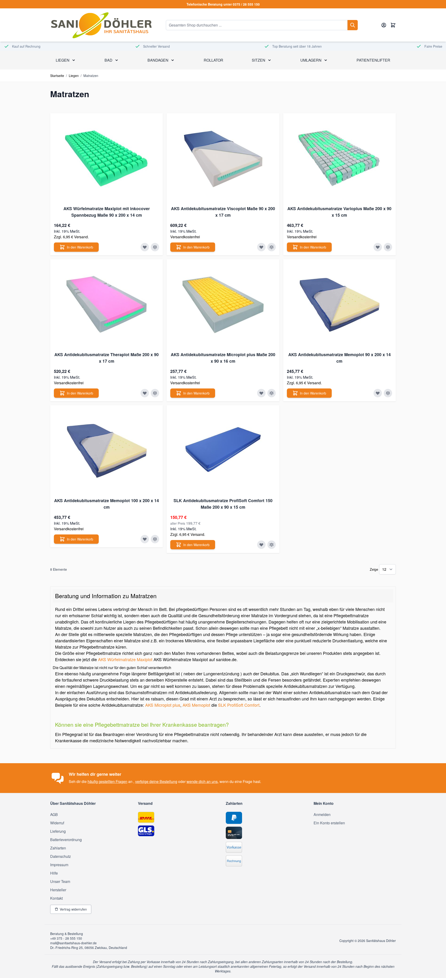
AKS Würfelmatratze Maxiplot (125, 659)
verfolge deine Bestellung (156, 781)
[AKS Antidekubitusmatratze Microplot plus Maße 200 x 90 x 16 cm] (223, 305)
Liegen (62, 60)
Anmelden (322, 814)
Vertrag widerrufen (73, 909)
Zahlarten (58, 848)
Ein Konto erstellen (329, 822)
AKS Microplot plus (162, 705)
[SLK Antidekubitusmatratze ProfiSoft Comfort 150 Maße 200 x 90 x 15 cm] (223, 451)
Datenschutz (60, 856)
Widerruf (57, 822)
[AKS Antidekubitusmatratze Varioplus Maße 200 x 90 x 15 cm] (339, 159)
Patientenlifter (373, 60)
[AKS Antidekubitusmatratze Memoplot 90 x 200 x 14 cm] (339, 305)
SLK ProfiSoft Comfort (238, 705)
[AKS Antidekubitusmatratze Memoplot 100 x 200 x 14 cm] (106, 451)
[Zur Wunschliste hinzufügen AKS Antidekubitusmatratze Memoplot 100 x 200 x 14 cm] (145, 539)
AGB (54, 814)
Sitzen (258, 60)
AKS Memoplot (196, 705)
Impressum (59, 864)
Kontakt (56, 898)
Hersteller (58, 889)
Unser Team (60, 881)
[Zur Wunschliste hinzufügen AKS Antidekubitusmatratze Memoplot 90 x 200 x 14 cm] (378, 393)
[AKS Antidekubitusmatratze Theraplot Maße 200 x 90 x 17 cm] (106, 305)
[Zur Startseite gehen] (101, 25)
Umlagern (310, 60)
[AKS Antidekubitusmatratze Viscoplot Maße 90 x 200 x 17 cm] (223, 159)
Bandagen (158, 60)
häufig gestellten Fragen (107, 781)
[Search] (353, 25)
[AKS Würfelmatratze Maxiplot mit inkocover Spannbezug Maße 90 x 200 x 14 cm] (106, 159)
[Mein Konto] (384, 25)
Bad (108, 60)
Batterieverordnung (66, 839)
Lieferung (58, 831)
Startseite (57, 75)
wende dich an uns (202, 781)
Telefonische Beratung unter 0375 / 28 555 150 (223, 4)
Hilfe (54, 873)
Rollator (213, 60)
